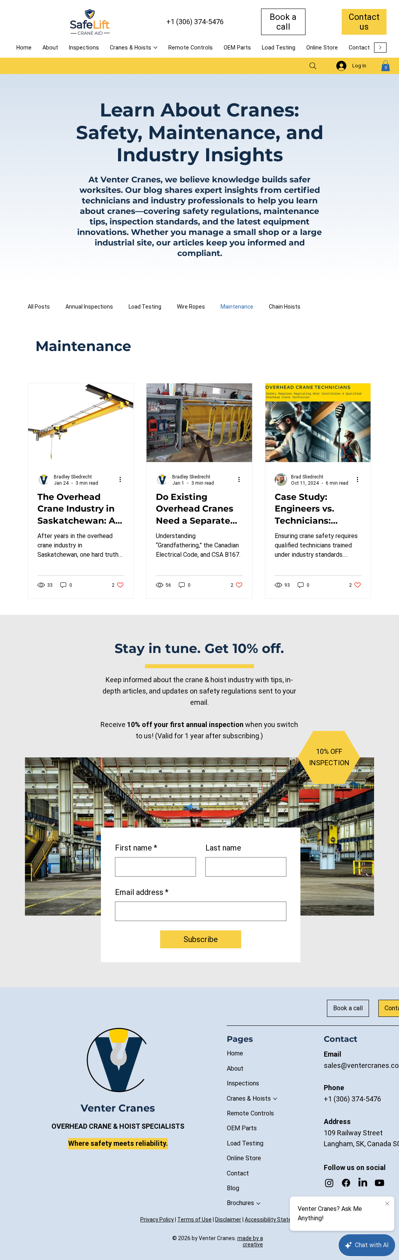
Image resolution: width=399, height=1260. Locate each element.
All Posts (39, 307)
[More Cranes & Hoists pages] (155, 47)
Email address (141, 892)
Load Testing (145, 307)
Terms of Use (194, 1219)
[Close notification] (387, 1203)
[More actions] (122, 479)
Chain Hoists (284, 307)
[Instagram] (329, 1182)
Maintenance (237, 307)
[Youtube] (379, 1182)
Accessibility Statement (275, 1219)
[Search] (313, 66)
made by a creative (250, 1241)
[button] (385, 65)
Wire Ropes (191, 307)
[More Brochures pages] (258, 1203)
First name (136, 847)
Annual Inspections (89, 307)
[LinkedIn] (362, 1182)
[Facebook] (346, 1182)
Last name (223, 847)
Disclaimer (228, 1219)
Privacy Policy (157, 1219)
